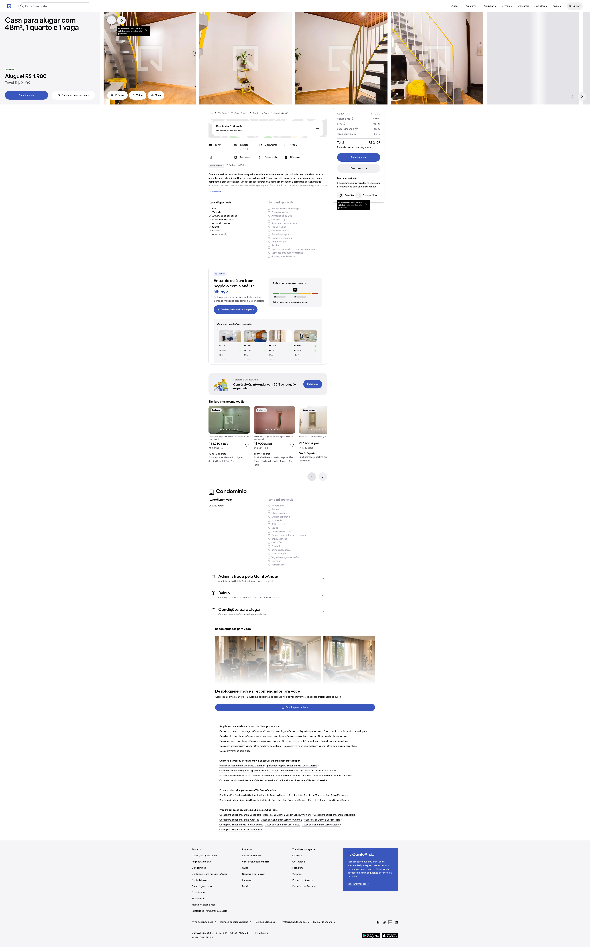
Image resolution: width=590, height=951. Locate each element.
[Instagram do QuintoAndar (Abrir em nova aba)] (384, 922)
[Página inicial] (9, 6)
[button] (267, 578)
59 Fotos (119, 95)
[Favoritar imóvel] (121, 20)
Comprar (471, 6)
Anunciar (489, 6)
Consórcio (523, 6)
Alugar (454, 6)
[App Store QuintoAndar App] (390, 935)
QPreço (506, 6)
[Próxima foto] (244, 420)
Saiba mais (313, 384)
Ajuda (556, 6)
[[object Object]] (146, 30)
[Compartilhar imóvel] (111, 20)
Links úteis (539, 6)
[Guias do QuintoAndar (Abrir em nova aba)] (390, 922)
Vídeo (139, 95)
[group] (229, 435)
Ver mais (216, 192)
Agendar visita (26, 95)
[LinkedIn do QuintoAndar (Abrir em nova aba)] (396, 922)
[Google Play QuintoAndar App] (371, 935)
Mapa (158, 95)
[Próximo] (582, 96)
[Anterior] (572, 96)
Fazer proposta (358, 168)
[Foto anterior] (214, 420)
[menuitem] (456, 6)
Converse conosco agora (75, 95)
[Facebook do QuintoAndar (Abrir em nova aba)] (378, 922)
